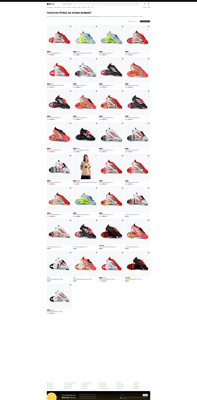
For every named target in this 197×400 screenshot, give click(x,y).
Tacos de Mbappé (50, 388)
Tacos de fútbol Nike (68, 386)
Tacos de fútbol (50, 7)
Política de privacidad (143, 397)
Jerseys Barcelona (102, 386)
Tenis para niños (85, 386)
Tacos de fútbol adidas (68, 384)
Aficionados (74, 7)
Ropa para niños (85, 388)
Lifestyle (79, 7)
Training (63, 7)
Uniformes (145, 7)
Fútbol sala (69, 7)
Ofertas (92, 7)
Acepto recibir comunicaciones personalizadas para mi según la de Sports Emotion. (134, 398)
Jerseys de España (119, 386)
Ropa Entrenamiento (120, 384)
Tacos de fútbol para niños (86, 382)
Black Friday (136, 388)
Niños (88, 7)
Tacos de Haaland (50, 386)
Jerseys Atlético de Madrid (104, 388)
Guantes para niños (85, 384)
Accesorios (84, 7)
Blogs (149, 7)
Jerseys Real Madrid (103, 384)
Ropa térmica (118, 382)
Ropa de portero (137, 386)
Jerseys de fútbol (119, 388)
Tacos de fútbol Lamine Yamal (69, 382)
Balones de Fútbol (67, 388)
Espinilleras (136, 384)
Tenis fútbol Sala (50, 384)
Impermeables (136, 382)
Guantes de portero (57, 7)
